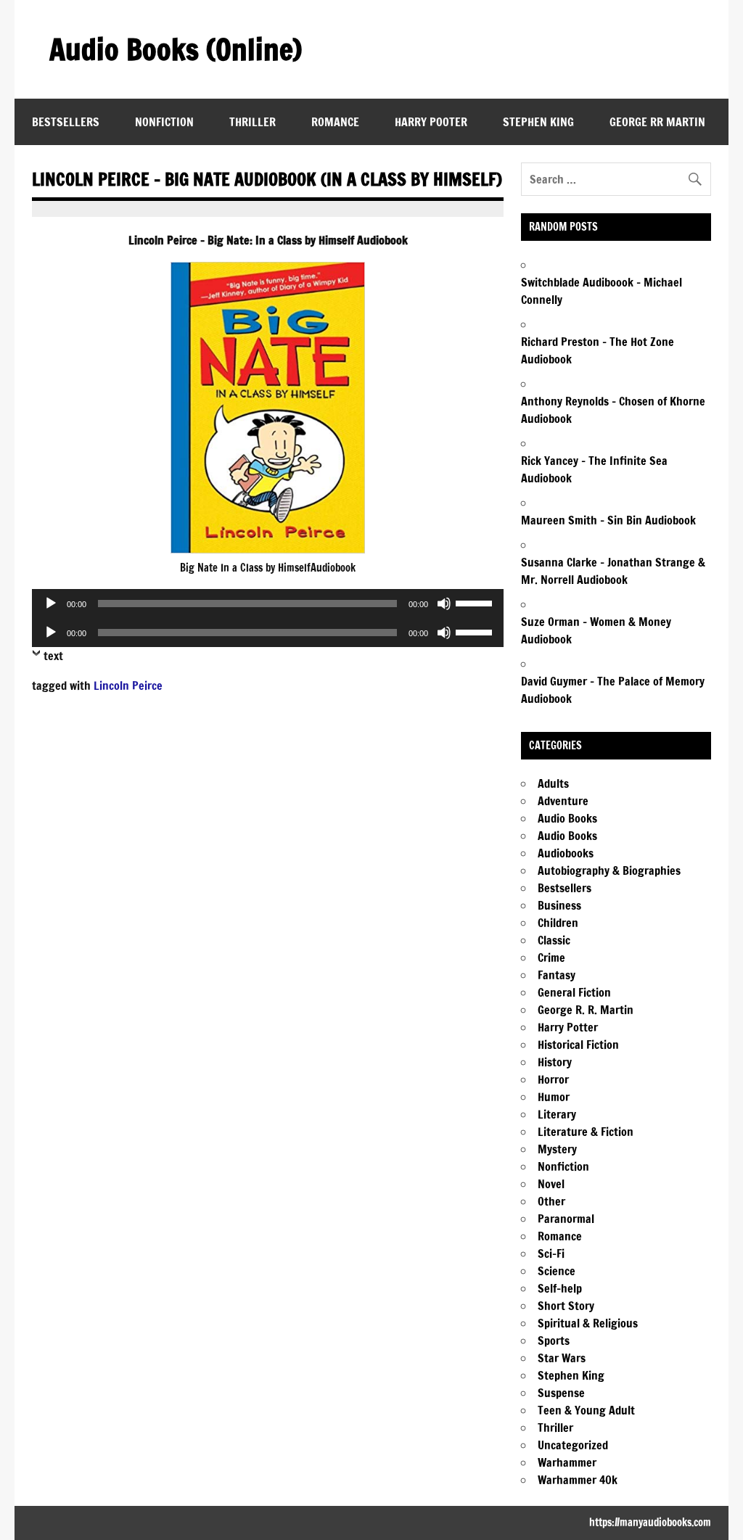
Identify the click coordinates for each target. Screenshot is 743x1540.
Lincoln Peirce (128, 685)
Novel (551, 1184)
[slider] (476, 602)
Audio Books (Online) (175, 49)
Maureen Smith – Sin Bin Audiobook (608, 520)
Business (559, 905)
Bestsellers (65, 122)
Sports (554, 1340)
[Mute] (444, 603)
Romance (335, 122)
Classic (554, 940)
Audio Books (567, 818)
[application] (267, 603)
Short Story (566, 1306)
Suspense (561, 1393)
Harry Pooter (431, 122)
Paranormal (566, 1219)
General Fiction (574, 992)
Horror (553, 1079)
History (555, 1062)
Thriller (252, 122)
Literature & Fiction (585, 1132)
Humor (554, 1097)
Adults (553, 783)
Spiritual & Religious (588, 1323)
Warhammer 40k (577, 1480)
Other (551, 1201)
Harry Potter (568, 1027)
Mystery (557, 1149)
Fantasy (556, 975)
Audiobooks (566, 853)
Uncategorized (573, 1445)
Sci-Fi (551, 1253)
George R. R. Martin (585, 1010)
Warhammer (567, 1462)
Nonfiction (164, 122)
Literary (557, 1114)
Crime (551, 957)
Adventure (563, 801)
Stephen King (538, 122)
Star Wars (562, 1358)
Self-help (560, 1288)
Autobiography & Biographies (609, 870)
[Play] (51, 603)
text (53, 656)
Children (558, 923)
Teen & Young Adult (586, 1410)
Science (556, 1271)
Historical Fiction (578, 1045)
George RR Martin (657, 122)
